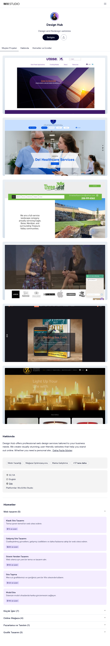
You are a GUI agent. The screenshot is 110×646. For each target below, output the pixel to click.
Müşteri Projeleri (9, 48)
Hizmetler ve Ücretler (42, 48)
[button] (55, 85)
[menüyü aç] (105, 4)
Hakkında (24, 48)
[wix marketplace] (11, 4)
